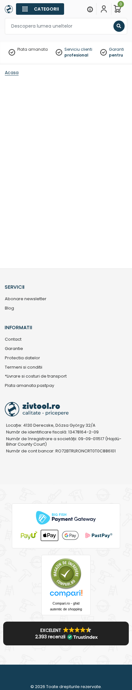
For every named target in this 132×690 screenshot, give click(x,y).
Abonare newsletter (25, 299)
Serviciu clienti (78, 49)
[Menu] (90, 9)
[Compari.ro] (66, 595)
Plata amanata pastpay (29, 386)
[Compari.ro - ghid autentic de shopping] (66, 573)
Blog (9, 308)
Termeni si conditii (23, 367)
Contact (13, 339)
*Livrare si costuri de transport (36, 376)
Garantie (14, 349)
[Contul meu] (104, 9)
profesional (76, 55)
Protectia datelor (22, 358)
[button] (66, 633)
